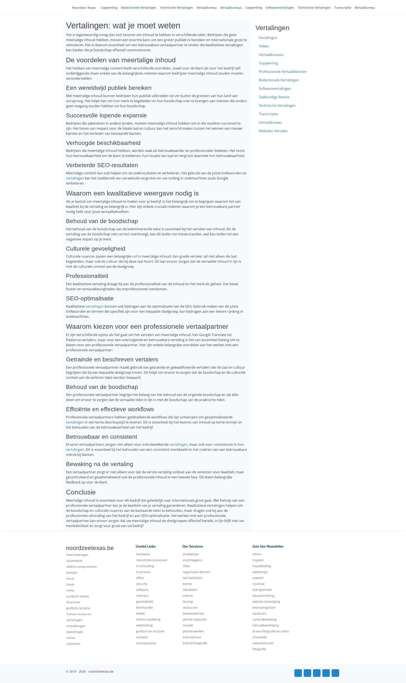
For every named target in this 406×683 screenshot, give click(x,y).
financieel (73, 602)
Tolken (264, 46)
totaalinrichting (263, 595)
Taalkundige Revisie (274, 97)
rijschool (258, 583)
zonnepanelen (146, 643)
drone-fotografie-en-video (270, 631)
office (140, 577)
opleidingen (74, 631)
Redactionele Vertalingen (138, 8)
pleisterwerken (193, 631)
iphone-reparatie (195, 619)
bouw (70, 578)
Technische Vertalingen (176, 8)
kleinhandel (144, 607)
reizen (256, 554)
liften (186, 566)
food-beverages (77, 554)
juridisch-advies (77, 596)
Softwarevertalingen (280, 8)
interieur (142, 595)
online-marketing (148, 619)
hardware (143, 554)
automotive (74, 560)
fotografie (259, 649)
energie (71, 572)
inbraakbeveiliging (265, 625)
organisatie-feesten (196, 572)
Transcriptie (342, 8)
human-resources (79, 614)
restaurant (190, 607)
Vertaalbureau (206, 8)
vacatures (259, 613)
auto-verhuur (192, 637)
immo (70, 590)
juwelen (258, 577)
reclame (142, 637)
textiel (140, 613)
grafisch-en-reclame (150, 631)
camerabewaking (264, 619)
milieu (70, 637)
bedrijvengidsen (264, 607)
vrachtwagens (192, 560)
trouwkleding (261, 566)
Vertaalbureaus (231, 8)
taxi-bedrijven (192, 577)
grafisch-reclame (78, 608)
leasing (188, 601)
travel (70, 584)
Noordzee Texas (84, 7)
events (187, 583)
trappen (258, 560)
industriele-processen (151, 560)
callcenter (73, 643)
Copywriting (109, 8)
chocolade (259, 637)
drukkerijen (191, 554)
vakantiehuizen (263, 643)
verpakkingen (75, 626)
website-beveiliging (266, 601)
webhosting (144, 625)
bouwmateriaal (193, 613)
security (141, 583)
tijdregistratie (262, 589)
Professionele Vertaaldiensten (283, 71)
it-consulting (145, 566)
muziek (188, 625)
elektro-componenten (81, 566)
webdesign (260, 572)
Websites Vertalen (273, 131)
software (142, 589)
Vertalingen (268, 37)
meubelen (190, 589)
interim (188, 595)
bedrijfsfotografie (195, 643)
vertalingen (75, 178)
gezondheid (144, 601)
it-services (143, 572)
